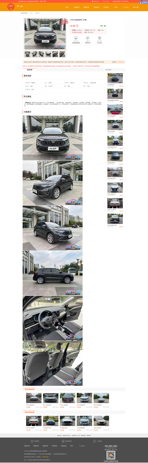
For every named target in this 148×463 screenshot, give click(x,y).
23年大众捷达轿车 (30, 405)
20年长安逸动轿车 (111, 194)
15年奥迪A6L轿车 (47, 427)
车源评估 (96, 7)
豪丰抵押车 (90, 32)
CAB (79, 435)
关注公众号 (96, 1)
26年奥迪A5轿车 (111, 162)
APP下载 (135, 7)
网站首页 (59, 435)
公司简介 (106, 7)
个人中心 (107, 1)
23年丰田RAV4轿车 (111, 147)
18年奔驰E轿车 (110, 84)
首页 (67, 7)
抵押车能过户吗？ (67, 435)
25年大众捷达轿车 (47, 405)
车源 (31, 13)
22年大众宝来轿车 (111, 209)
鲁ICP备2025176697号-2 (30, 457)
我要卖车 (86, 7)
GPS (116, 7)
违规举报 (89, 435)
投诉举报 (79, 32)
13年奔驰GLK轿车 (111, 178)
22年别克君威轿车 (81, 427)
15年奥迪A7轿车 (63, 427)
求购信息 (63, 446)
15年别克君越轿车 (111, 115)
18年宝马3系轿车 (98, 427)
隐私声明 (74, 435)
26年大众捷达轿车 (64, 405)
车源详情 (29, 70)
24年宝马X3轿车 (111, 131)
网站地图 (83, 435)
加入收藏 (74, 32)
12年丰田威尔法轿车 (112, 225)
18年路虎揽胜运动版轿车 (113, 100)
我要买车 (77, 7)
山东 (32, 89)
